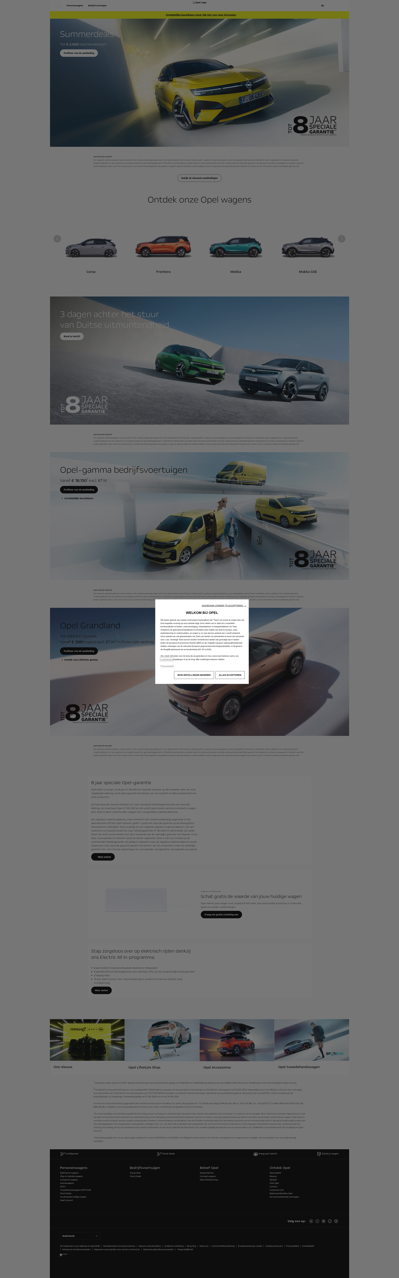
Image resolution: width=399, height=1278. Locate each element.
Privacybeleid (167, 666)
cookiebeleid (167, 659)
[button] (224, 605)
